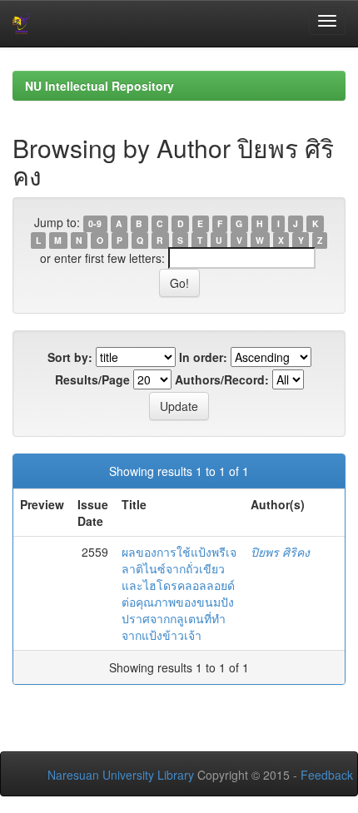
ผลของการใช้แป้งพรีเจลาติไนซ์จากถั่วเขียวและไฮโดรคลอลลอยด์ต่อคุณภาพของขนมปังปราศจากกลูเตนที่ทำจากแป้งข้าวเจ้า (179, 593)
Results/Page (92, 379)
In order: (203, 357)
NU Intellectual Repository (99, 85)
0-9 (95, 223)
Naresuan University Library (120, 774)
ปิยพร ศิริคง (280, 551)
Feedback (327, 774)
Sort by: (69, 357)
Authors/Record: (222, 379)
